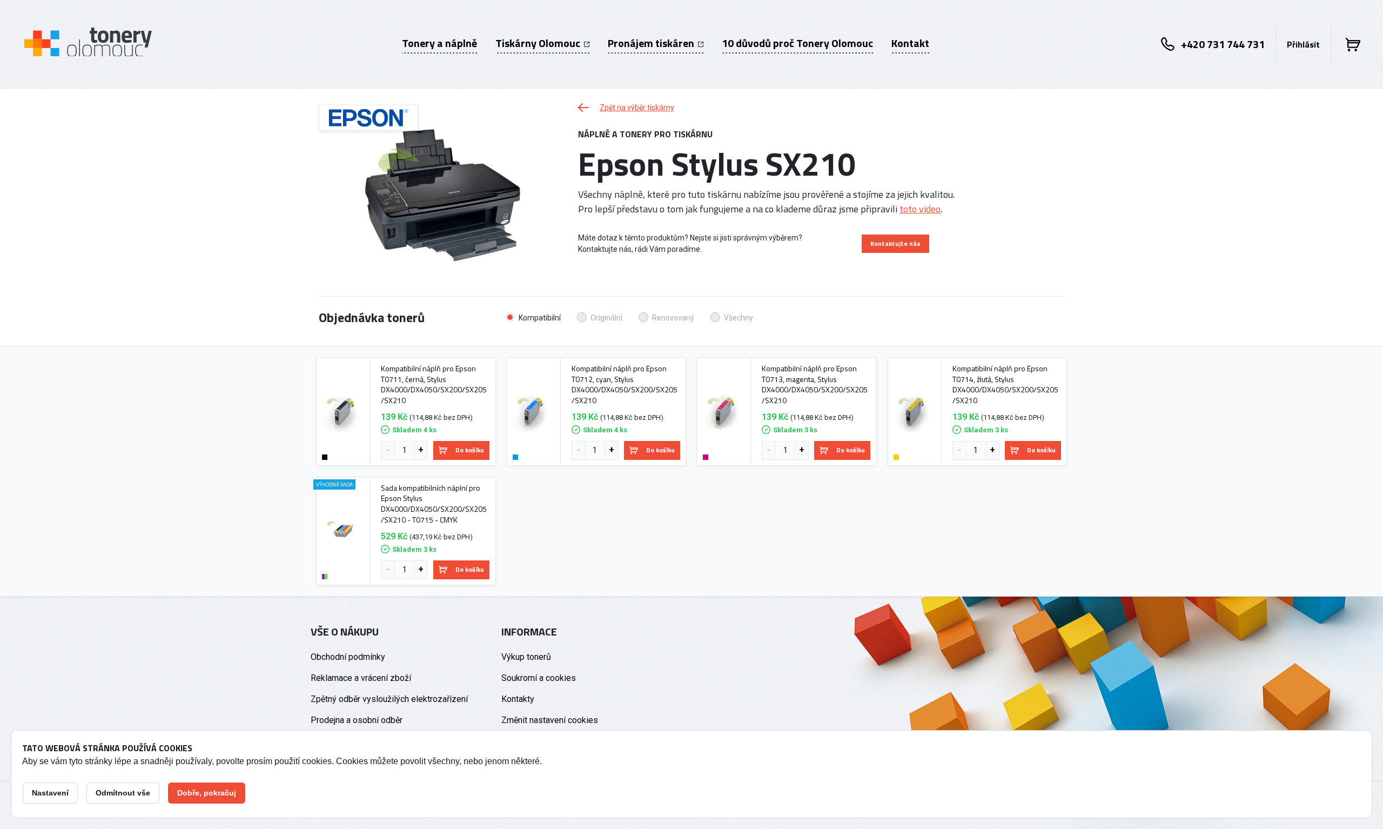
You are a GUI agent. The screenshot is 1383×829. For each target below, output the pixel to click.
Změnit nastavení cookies (549, 720)
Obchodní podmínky (348, 657)
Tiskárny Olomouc (538, 43)
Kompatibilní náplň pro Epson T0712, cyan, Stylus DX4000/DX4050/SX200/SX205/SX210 (624, 384)
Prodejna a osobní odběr (356, 720)
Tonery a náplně (439, 43)
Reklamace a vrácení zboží (361, 678)
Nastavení (50, 792)
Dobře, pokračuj (206, 792)
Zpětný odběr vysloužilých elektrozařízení (389, 699)
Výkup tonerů (526, 657)
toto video (920, 209)
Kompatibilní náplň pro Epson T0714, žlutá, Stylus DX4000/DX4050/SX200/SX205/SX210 (1005, 384)
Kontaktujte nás (895, 243)
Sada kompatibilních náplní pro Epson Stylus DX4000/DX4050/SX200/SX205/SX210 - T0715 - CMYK (434, 504)
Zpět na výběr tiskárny (637, 107)
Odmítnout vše (123, 792)
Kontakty (517, 699)
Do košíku (469, 450)
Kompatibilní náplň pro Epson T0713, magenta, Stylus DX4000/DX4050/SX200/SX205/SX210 (815, 384)
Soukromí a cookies (538, 678)
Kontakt (910, 43)
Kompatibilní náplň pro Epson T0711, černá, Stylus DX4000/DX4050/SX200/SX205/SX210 (434, 384)
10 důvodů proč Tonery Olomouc (797, 43)
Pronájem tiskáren (652, 43)
